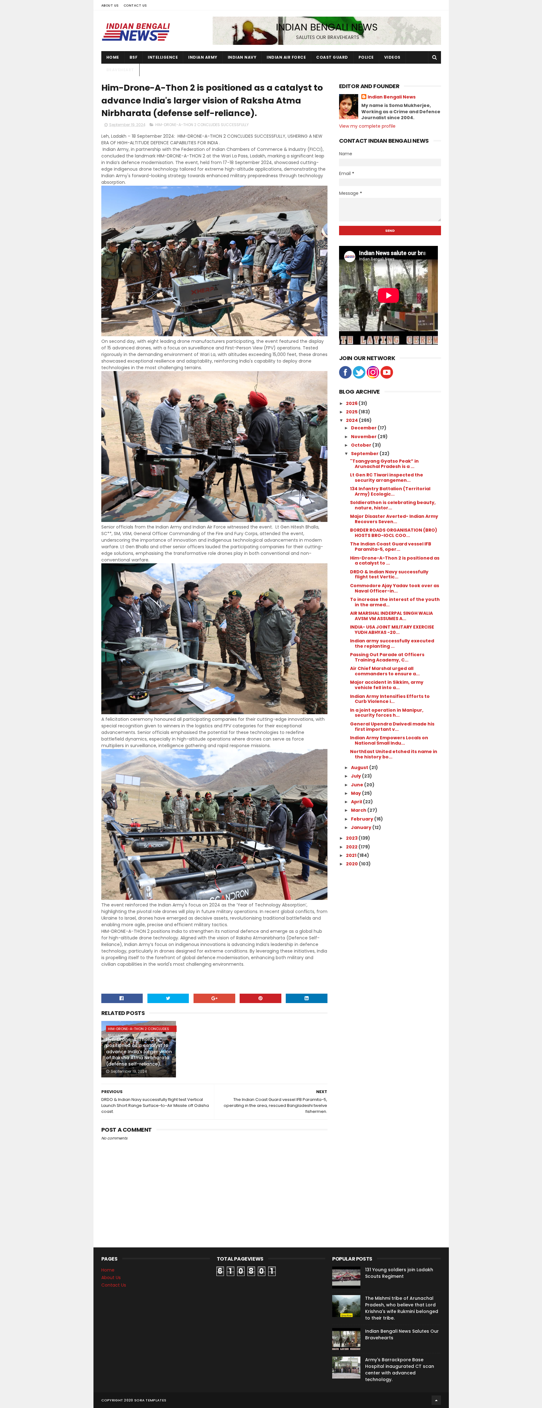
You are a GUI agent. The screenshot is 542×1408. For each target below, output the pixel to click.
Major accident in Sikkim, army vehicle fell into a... (386, 685)
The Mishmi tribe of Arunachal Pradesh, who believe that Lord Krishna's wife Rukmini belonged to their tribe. (401, 1308)
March (359, 810)
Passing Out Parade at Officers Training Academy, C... (387, 657)
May (356, 793)
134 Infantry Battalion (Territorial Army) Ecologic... (390, 491)
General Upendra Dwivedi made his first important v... (392, 726)
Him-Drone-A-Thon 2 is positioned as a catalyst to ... (394, 560)
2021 (351, 855)
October (361, 445)
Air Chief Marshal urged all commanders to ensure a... (385, 671)
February (362, 819)
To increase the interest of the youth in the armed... (395, 602)
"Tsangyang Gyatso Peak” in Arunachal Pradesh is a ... (384, 464)
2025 (352, 412)
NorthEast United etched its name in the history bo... (393, 754)
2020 (352, 864)
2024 (352, 420)
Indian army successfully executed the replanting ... (392, 643)
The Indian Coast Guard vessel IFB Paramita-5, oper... (390, 546)
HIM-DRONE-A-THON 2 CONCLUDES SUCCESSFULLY (202, 124)
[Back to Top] (436, 1400)
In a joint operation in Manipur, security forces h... (386, 713)
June (357, 785)
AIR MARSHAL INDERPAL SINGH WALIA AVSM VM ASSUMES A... (391, 616)
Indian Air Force (286, 57)
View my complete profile (367, 126)
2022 (352, 847)
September (365, 453)
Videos (392, 57)
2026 (352, 403)
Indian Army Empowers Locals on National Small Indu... (389, 740)
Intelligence (163, 57)
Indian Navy (242, 57)
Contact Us (135, 5)
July (356, 776)
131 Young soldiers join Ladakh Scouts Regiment (399, 1273)
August (360, 767)
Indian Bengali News (392, 97)
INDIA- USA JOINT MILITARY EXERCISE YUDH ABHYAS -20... (392, 629)
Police (366, 57)
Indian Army (202, 57)
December (364, 428)
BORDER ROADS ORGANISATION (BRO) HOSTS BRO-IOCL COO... (393, 533)
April (357, 802)
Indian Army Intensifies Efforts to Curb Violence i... (390, 699)
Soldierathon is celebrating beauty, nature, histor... (393, 505)
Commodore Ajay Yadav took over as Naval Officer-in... (394, 588)
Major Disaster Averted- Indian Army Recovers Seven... (394, 519)
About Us (110, 5)
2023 (352, 838)
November (364, 436)
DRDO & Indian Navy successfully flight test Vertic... (389, 574)
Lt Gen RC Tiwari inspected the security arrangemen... (386, 477)
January (361, 827)
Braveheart (120, 69)
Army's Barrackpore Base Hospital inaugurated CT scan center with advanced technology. (399, 1370)
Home (112, 57)
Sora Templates (150, 1400)
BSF (134, 57)
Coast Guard (332, 57)
